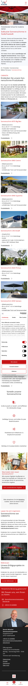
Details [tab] (14, 317)
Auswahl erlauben (14, 366)
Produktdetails (5, 138)
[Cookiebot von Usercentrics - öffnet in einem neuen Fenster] (20, 313)
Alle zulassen (14, 362)
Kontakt (5, 661)
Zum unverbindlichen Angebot (13, 487)
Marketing (21, 499)
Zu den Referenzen (8, 581)
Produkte (6, 68)
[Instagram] (14, 676)
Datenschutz (6, 659)
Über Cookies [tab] (22, 317)
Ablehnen (14, 371)
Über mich (6, 665)
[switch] (24, 346)
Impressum (6, 663)
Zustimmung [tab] (5, 317)
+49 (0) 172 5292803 (11, 605)
